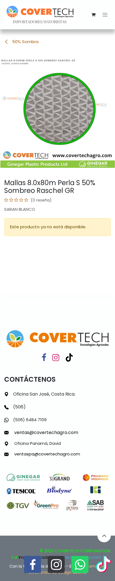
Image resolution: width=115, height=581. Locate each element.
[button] (104, 535)
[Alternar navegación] (105, 15)
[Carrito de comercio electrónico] (93, 14)
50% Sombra (25, 42)
